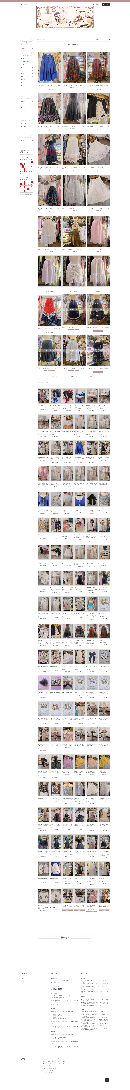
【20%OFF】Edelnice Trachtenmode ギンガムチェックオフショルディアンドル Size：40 (91, 907)
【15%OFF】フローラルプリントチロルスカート (72, 85)
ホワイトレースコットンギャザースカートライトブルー (73, 368)
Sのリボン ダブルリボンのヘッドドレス (55, 563)
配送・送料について (48, 1063)
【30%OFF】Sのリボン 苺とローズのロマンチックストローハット (79, 745)
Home (21, 33)
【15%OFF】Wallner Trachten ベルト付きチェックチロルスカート (98, 86)
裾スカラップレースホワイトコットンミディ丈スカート (98, 208)
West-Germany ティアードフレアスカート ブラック (73, 126)
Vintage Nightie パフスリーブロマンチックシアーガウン (43, 484)
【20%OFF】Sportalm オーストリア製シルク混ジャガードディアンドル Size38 (91, 826)
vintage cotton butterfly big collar (42, 879)
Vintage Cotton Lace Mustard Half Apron (78, 772)
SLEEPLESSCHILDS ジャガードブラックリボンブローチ (91, 668)
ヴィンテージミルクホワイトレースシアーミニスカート (73, 289)
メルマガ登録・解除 (48, 1072)
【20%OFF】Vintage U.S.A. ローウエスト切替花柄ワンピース (103, 907)
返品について (46, 1065)
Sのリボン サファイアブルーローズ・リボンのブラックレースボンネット (55, 407)
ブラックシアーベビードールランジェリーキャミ (103, 588)
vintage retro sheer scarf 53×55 (43, 535)
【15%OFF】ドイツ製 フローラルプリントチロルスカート (49, 127)
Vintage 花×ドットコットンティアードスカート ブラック (98, 328)
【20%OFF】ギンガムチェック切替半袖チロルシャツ (67, 615)
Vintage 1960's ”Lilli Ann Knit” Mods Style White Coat (67, 459)
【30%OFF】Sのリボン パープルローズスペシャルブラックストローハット (43, 773)
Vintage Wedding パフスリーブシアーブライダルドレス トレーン (103, 880)
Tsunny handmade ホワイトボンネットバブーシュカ (67, 589)
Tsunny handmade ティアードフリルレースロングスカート (91, 433)
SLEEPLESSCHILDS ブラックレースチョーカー (79, 509)
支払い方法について (48, 1061)
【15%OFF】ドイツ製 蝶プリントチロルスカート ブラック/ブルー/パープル (49, 168)
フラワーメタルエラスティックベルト (79, 852)
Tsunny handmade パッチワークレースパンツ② (67, 484)
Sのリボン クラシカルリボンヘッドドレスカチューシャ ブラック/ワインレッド (91, 536)
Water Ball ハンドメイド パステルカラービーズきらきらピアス (103, 615)
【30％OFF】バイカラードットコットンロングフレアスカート (49, 329)
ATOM (47, 1075)
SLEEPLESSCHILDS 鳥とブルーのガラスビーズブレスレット (103, 668)
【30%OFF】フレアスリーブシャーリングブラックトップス (43, 853)
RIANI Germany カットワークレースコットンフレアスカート (49, 86)
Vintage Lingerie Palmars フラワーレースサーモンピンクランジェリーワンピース (103, 826)
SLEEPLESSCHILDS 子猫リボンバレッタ (67, 693)
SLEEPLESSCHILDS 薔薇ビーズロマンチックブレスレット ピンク (55, 510)
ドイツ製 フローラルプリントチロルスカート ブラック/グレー (98, 369)
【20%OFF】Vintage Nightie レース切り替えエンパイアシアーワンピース (91, 880)
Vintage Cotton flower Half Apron (54, 667)
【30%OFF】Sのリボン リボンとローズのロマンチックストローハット (55, 745)
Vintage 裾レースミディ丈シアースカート (70, 208)
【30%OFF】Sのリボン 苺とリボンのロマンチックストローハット (79, 720)
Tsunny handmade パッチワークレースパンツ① (55, 484)
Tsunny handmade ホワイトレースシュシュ (43, 588)
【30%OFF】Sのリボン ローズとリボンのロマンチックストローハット (103, 720)
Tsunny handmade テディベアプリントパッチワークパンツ (91, 484)
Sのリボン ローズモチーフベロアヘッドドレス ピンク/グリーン (55, 433)
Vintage (26, 33)
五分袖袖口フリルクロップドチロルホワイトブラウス (79, 826)
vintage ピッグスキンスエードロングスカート (71, 249)
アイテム (107, 4)
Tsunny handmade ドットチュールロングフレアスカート (79, 433)
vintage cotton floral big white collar (55, 906)
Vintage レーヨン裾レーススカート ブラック (71, 327)
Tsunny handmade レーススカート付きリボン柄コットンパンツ (103, 484)
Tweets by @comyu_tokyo (26, 150)
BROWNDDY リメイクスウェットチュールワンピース (91, 459)
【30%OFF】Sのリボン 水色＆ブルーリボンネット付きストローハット (91, 745)
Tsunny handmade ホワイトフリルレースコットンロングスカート (103, 433)
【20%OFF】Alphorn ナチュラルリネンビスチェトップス (43, 668)
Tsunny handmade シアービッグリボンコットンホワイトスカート (79, 563)
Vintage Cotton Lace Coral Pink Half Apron (90, 772)
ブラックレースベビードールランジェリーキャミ (79, 588)
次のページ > (93, 376)
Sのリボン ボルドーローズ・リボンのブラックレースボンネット (67, 407)
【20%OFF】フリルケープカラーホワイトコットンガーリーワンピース (67, 880)
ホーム (44, 1058)
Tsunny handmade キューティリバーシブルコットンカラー (67, 800)
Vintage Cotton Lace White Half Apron (54, 879)
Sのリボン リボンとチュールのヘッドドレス (43, 563)
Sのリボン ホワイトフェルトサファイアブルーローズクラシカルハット (79, 407)
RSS (44, 1075)
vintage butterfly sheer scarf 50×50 (103, 509)
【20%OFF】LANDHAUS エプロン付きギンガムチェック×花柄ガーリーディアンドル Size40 (103, 853)
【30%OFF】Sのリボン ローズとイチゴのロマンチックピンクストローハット (43, 746)
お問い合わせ (61, 1063)
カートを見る (61, 1061)
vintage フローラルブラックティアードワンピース (43, 406)
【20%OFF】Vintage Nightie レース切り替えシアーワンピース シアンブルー (91, 615)
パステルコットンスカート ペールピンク (95, 249)
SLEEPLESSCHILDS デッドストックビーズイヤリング (67, 510)
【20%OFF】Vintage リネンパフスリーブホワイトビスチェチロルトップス (43, 642)
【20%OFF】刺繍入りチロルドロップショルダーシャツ (91, 853)
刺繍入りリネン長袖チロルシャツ (79, 614)
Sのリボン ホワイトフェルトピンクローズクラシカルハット (91, 407)
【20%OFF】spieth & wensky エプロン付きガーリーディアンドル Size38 (67, 853)
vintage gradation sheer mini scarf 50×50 (67, 535)
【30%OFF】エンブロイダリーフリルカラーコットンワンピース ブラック (79, 880)
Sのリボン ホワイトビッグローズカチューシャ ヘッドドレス (103, 536)
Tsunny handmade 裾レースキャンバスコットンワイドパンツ (91, 563)
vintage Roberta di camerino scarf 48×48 (54, 799)
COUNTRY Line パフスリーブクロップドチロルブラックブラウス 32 (67, 907)
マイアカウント (62, 1058)
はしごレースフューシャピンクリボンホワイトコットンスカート (73, 168)
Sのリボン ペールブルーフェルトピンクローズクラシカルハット (43, 433)
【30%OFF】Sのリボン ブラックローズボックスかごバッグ (79, 907)
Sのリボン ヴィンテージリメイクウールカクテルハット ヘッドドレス (79, 536)
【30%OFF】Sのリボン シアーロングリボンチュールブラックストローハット (55, 773)
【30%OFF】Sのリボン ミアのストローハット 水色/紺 (103, 745)
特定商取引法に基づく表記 (49, 1068)
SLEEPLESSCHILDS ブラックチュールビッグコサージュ (43, 694)
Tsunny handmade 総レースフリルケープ (67, 432)
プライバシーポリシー (48, 1070)
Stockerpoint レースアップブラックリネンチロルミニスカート (98, 127)
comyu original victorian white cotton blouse (43, 458)
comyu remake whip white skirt (67, 563)
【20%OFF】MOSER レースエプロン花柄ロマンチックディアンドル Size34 (43, 826)
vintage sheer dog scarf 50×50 (42, 799)
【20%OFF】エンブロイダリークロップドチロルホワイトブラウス (43, 907)
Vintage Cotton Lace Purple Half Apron (66, 772)
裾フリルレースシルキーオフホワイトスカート (96, 289)
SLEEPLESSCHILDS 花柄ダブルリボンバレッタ (55, 693)
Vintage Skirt (32, 33)
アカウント (97, 4)
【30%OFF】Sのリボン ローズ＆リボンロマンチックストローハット (91, 720)
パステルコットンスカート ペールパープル (46, 289)
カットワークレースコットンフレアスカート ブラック (49, 368)
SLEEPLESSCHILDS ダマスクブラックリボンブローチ (43, 510)
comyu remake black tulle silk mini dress (103, 458)
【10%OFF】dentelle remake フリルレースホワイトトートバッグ (91, 589)
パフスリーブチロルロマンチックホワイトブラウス (43, 615)
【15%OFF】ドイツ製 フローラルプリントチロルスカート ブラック (49, 209)
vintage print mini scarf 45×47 (54, 535)
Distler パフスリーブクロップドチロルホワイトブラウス (67, 826)
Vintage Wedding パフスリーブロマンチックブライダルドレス (79, 800)
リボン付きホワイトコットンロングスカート (47, 249)
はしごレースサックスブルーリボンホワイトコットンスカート (98, 168)
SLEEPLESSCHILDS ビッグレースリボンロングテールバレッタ (91, 510)
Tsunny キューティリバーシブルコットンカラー (67, 745)
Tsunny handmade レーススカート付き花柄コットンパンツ (55, 589)
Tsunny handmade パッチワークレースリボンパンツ (79, 484)
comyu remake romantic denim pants (103, 563)
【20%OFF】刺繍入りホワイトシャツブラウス (55, 614)
